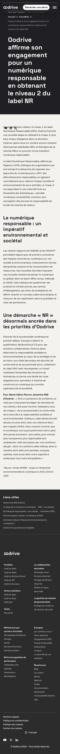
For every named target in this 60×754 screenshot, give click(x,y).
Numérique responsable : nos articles (20, 511)
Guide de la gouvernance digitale (18, 527)
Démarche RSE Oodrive (14, 502)
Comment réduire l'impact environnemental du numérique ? (25, 522)
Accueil (11, 16)
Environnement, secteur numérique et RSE (23, 515)
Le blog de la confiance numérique (19, 507)
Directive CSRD (47, 511)
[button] (6, 128)
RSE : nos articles (46, 507)
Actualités (24, 16)
